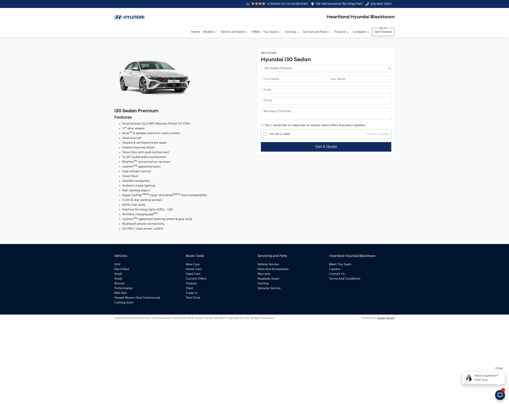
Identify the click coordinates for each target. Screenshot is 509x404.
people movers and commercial (137, 297)
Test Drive (193, 297)
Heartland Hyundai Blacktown (361, 17)
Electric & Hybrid (232, 32)
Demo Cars (194, 269)
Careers (334, 269)
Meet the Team (340, 264)
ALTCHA (385, 134)
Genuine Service (269, 288)
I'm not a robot (279, 134)
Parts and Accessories (272, 269)
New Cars (193, 264)
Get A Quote (326, 147)
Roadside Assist (268, 278)
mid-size (120, 293)
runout (119, 283)
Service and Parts (315, 32)
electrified (121, 269)
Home (195, 32)
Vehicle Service (268, 264)
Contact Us (337, 274)
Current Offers (196, 278)
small (118, 274)
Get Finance (383, 32)
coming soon (123, 302)
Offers (256, 32)
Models (208, 32)
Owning (290, 32)
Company (359, 32)
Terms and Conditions (344, 278)
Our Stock (270, 32)
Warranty (264, 274)
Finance (340, 32)
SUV (117, 264)
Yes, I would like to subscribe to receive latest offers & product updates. (315, 125)
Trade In (191, 293)
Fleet (189, 288)
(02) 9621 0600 (380, 4)
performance (123, 288)
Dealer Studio (386, 318)
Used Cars (193, 274)
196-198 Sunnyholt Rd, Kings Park (339, 4)
